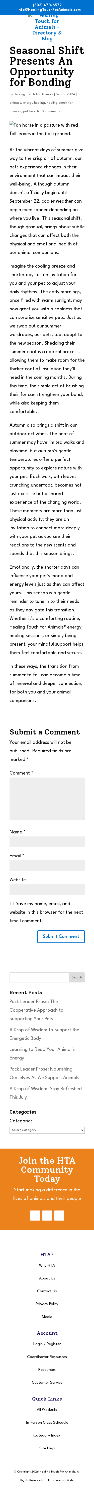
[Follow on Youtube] (59, 1215)
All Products (47, 1410)
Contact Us (47, 1291)
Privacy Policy (47, 1304)
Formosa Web (64, 1480)
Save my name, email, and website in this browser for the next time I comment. (46, 912)
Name (18, 832)
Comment (21, 773)
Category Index (47, 1436)
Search (77, 977)
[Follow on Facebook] (35, 1215)
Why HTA (47, 1266)
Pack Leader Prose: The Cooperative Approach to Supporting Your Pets (36, 1010)
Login (38, 1344)
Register (54, 1344)
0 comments (51, 111)
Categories (21, 1121)
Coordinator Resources (47, 1357)
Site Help (47, 1448)
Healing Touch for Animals (33, 94)
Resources (47, 1370)
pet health (31, 111)
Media (47, 1317)
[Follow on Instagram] (47, 1215)
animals (15, 102)
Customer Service (47, 1383)
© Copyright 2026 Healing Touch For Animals (44, 1472)
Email (17, 856)
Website (18, 880)
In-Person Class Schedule (47, 1423)
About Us (47, 1278)
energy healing (34, 102)
